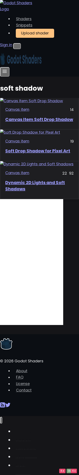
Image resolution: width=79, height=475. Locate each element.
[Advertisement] (31, 262)
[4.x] (39, 164)
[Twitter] (8, 406)
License (23, 383)
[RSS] (2, 406)
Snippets (24, 25)
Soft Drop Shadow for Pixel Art (37, 151)
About (21, 370)
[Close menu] (1, 420)
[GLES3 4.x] (39, 101)
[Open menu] (4, 72)
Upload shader (35, 33)
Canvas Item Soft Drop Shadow (39, 119)
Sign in (6, 44)
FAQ (19, 377)
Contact (24, 390)
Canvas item (17, 109)
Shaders (24, 18)
